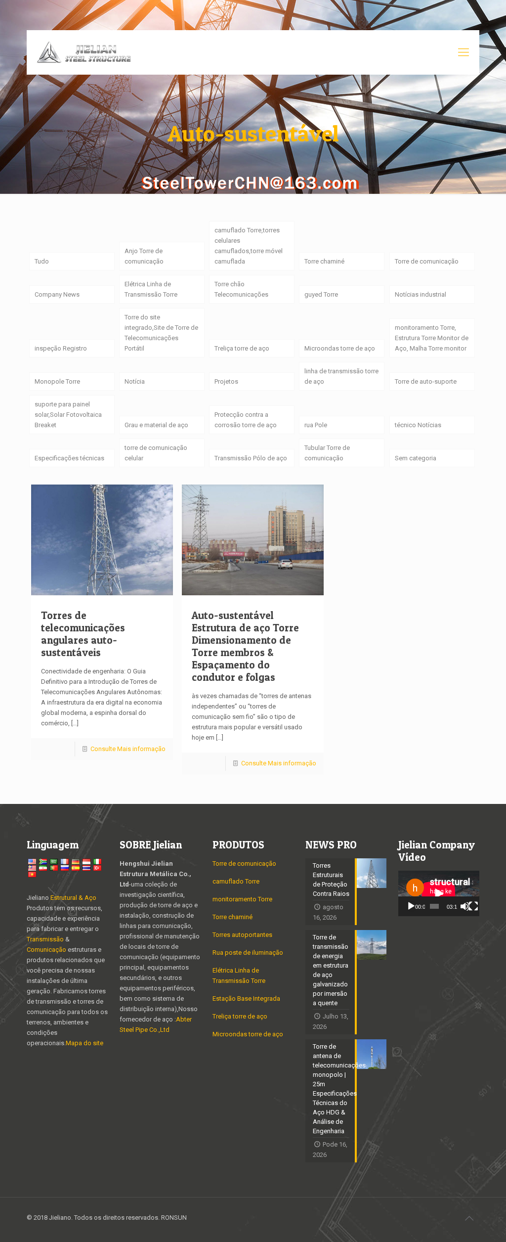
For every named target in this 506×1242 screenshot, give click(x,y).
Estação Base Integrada (246, 998)
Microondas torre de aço (339, 348)
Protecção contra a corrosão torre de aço (245, 420)
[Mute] (465, 906)
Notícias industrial (420, 294)
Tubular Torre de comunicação (327, 453)
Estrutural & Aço (73, 897)
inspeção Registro (61, 348)
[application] (438, 893)
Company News (57, 294)
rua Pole (315, 425)
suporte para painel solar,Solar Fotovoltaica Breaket (68, 414)
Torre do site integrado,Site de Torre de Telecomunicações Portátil (161, 332)
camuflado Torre (235, 881)
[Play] (411, 906)
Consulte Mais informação (128, 749)
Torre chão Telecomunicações (241, 289)
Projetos (226, 381)
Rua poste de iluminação (247, 952)
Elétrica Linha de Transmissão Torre (151, 289)
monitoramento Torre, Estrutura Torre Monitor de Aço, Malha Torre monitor (431, 338)
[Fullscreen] (473, 906)
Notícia (135, 381)
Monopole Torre (57, 381)
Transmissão (46, 939)
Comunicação (46, 949)
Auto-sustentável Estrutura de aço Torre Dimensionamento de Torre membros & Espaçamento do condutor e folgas (245, 646)
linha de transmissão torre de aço (341, 376)
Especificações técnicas (69, 458)
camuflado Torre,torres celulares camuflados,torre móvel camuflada (248, 245)
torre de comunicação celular (156, 453)
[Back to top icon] (469, 1218)
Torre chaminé (324, 261)
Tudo (42, 261)
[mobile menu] (463, 52)
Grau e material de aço (156, 425)
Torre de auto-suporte (426, 381)
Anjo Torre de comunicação (144, 256)
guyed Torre (321, 294)
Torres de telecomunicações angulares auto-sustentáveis (83, 634)
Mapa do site (84, 1043)
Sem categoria (415, 458)
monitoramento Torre (242, 899)
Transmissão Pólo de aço (250, 458)
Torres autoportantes (242, 934)
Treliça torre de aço (241, 348)
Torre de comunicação (427, 261)
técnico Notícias (418, 425)
